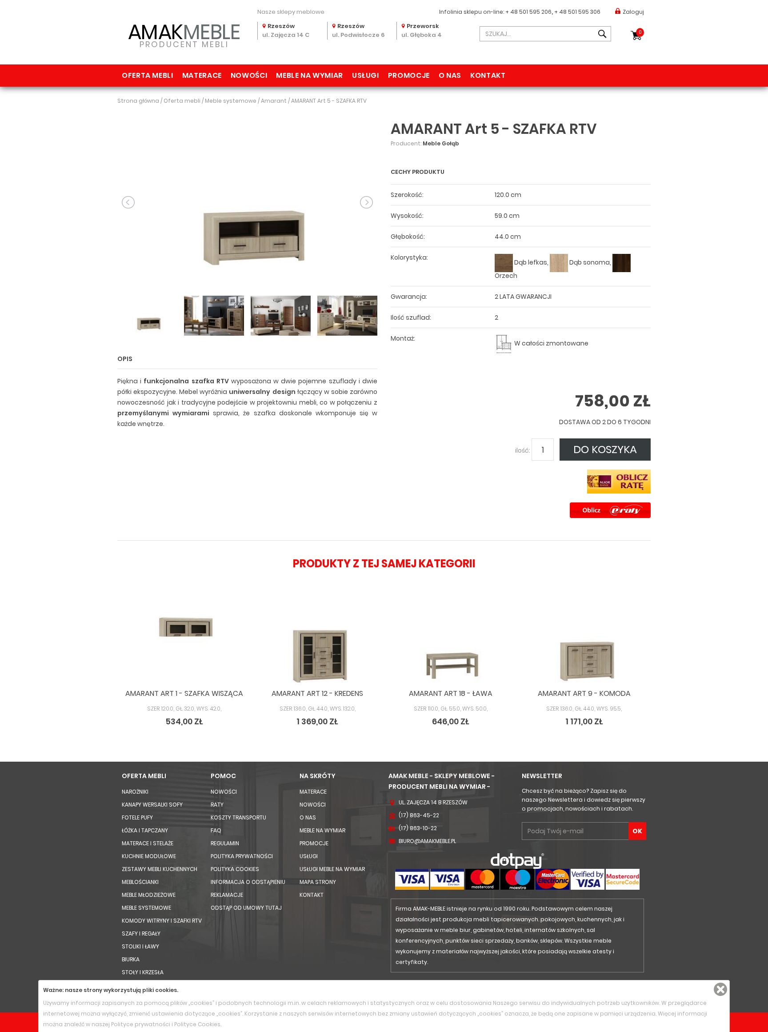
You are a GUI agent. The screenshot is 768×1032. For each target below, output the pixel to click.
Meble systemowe (146, 908)
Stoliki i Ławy (140, 946)
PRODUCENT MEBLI (184, 34)
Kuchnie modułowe (149, 856)
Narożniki (135, 791)
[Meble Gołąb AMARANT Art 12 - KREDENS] (317, 644)
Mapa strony (318, 882)
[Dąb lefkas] (504, 262)
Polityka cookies (235, 869)
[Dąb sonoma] (559, 262)
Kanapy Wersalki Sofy (152, 804)
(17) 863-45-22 (419, 815)
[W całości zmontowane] (504, 343)
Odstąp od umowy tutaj (246, 908)
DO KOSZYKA (605, 449)
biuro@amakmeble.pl (427, 841)
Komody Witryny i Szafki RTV (162, 920)
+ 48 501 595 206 (528, 12)
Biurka (131, 959)
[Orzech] (621, 262)
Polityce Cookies (197, 1024)
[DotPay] (517, 860)
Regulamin (225, 843)
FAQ (216, 830)
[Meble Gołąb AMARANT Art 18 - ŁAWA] (450, 644)
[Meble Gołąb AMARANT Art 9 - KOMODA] (584, 644)
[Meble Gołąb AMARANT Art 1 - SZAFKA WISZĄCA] (184, 644)
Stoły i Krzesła (143, 972)
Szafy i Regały (141, 933)
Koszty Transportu (238, 817)
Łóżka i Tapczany (145, 830)
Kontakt (487, 75)
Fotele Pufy (137, 817)
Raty (217, 804)
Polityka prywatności (242, 856)
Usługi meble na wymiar (332, 869)
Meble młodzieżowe (149, 895)
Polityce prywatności (140, 1024)
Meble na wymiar (309, 75)
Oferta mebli (147, 75)
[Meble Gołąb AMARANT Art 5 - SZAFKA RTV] (247, 201)
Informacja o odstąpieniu (248, 882)
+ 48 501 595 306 (577, 12)
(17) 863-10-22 (418, 828)
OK (637, 831)
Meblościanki (140, 882)
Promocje (409, 75)
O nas (450, 75)
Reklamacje (227, 895)
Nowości (249, 75)
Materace (202, 75)
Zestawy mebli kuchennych (159, 869)
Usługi (365, 75)
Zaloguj (633, 12)
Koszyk (640, 32)
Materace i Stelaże (147, 843)
